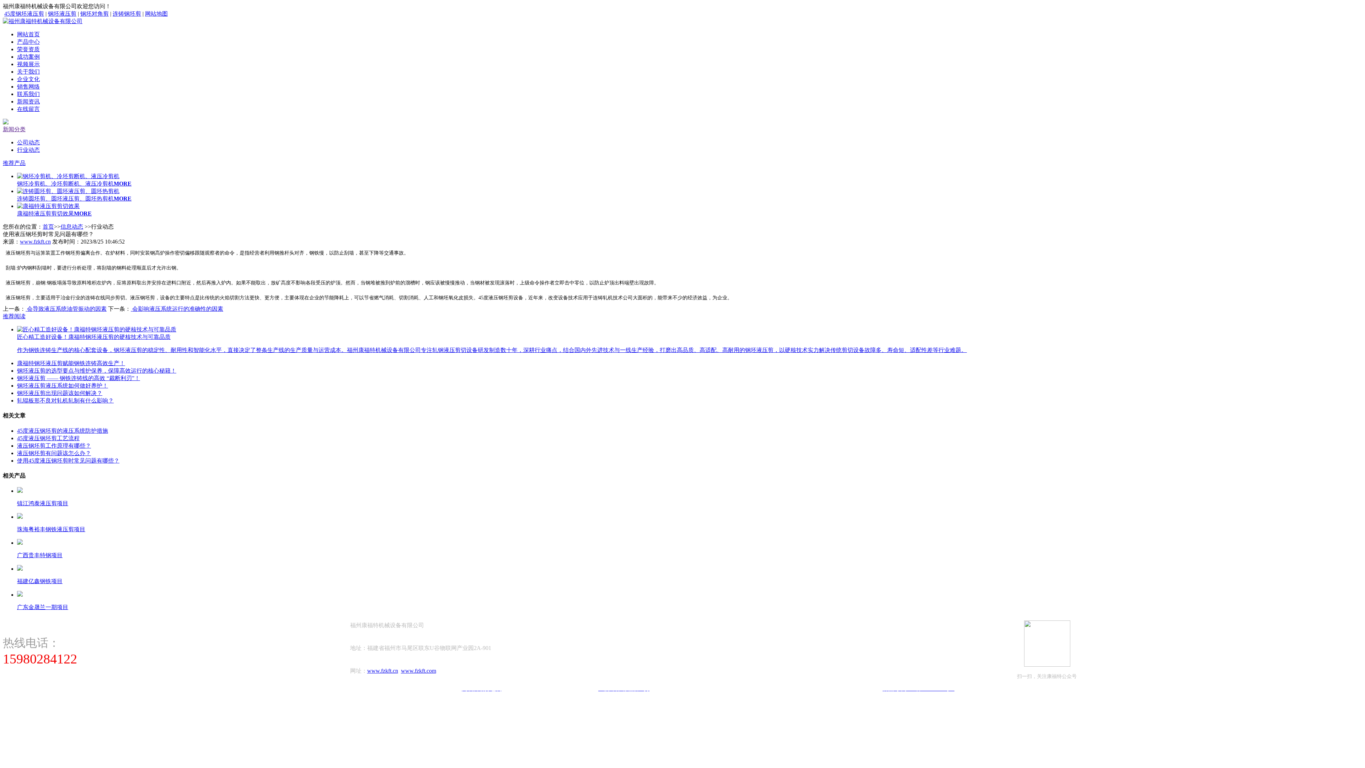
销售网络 (28, 87)
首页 (48, 227)
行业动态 (28, 150)
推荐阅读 (14, 316)
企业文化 (28, 79)
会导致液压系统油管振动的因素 (66, 309)
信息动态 (71, 227)
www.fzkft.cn (35, 242)
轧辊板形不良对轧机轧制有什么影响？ (65, 401)
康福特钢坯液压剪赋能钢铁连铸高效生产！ (71, 363)
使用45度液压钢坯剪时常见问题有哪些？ (68, 461)
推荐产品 (14, 163)
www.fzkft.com (418, 671)
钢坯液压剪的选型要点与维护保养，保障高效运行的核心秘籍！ (96, 371)
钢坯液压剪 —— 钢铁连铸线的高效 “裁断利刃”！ (78, 378)
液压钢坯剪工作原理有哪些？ (54, 446)
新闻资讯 (28, 101)
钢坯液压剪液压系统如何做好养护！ (62, 386)
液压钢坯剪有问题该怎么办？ (54, 453)
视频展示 (28, 64)
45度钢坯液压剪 (24, 14)
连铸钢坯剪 (127, 14)
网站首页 (28, 34)
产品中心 (28, 42)
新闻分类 (14, 129)
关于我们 (28, 72)
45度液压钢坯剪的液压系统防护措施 (62, 431)
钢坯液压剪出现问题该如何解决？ (59, 393)
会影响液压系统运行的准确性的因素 (177, 309)
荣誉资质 (28, 49)
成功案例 (28, 57)
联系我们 (28, 94)
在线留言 (28, 109)
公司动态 (28, 142)
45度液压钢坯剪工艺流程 (48, 438)
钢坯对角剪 (94, 14)
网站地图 (156, 14)
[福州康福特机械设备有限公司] (42, 21)
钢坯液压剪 (62, 14)
